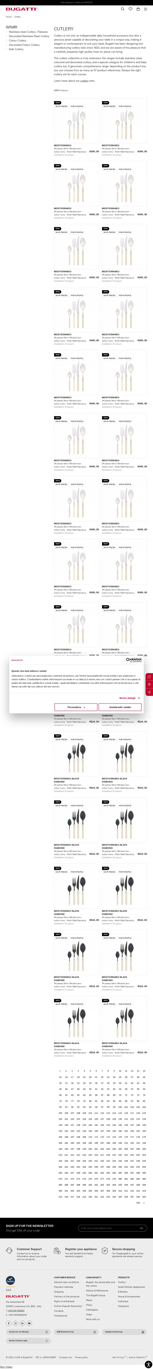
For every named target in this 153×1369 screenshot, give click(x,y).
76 (66, 1101)
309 (114, 1191)
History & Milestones (97, 1290)
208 (138, 1149)
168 (78, 1137)
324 (114, 1197)
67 (102, 1095)
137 (72, 1125)
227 (72, 1161)
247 (102, 1167)
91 (66, 1107)
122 (72, 1119)
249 (114, 1167)
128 (108, 1119)
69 (114, 1095)
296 (126, 1185)
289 (84, 1185)
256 (66, 1173)
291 (96, 1185)
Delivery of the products (66, 1296)
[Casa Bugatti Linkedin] (22, 1323)
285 (60, 1185)
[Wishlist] (130, 8)
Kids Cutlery (16, 49)
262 (102, 1173)
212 (72, 1155)
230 (90, 1161)
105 (60, 1113)
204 (114, 1149)
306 (96, 1191)
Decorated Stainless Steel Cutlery (29, 36)
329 (144, 1197)
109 (84, 1113)
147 (132, 1125)
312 (132, 1191)
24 (114, 1077)
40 (120, 1083)
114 (114, 1113)
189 (114, 1143)
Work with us (93, 1319)
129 (114, 1119)
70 (120, 1095)
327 (132, 1197)
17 (72, 1077)
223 (138, 1155)
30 (60, 1083)
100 (120, 1107)
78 (78, 1101)
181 (66, 1143)
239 (144, 1161)
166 (66, 1137)
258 (78, 1173)
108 (78, 1113)
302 (72, 1191)
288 (78, 1185)
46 (66, 1089)
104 (144, 1107)
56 (126, 1089)
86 (126, 1101)
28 (138, 1077)
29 (144, 1077)
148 (138, 1125)
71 (126, 1095)
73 (138, 1095)
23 (108, 1077)
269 (144, 1173)
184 (84, 1143)
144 (114, 1125)
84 (114, 1101)
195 (60, 1149)
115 (120, 1113)
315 (60, 1197)
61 (66, 1095)
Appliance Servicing (113, 1332)
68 (108, 1095)
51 (96, 1089)
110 (90, 1113)
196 (66, 1149)
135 (60, 1125)
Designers (123, 1306)
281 (126, 1179)
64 (84, 1095)
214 (84, 1155)
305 (90, 1191)
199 (84, 1149)
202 (102, 1149)
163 (138, 1131)
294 (114, 1185)
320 (90, 1197)
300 (60, 1191)
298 (138, 1185)
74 (144, 1095)
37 (102, 1083)
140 (90, 1125)
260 (90, 1173)
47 (72, 1089)
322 (102, 1197)
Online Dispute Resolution (68, 1306)
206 (126, 1149)
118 (138, 1113)
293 (108, 1185)
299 (144, 1185)
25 (120, 1077)
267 (132, 1173)
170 (90, 1137)
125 (90, 1119)
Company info (65, 1357)
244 (84, 1167)
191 (126, 1143)
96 (96, 1107)
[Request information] (149, 677)
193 (138, 1143)
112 (102, 1113)
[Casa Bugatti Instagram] (15, 1323)
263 (108, 1173)
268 (138, 1173)
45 (60, 1089)
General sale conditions (66, 1282)
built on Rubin (138, 1357)
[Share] (149, 692)
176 (126, 1137)
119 (144, 1113)
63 (78, 1095)
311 (126, 1191)
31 (66, 1083)
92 (72, 1107)
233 (108, 1161)
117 (132, 1113)
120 (60, 1119)
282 (132, 1179)
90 (60, 1107)
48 (78, 1089)
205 (120, 1149)
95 (90, 1107)
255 (60, 1173)
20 (90, 1077)
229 (84, 1161)
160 (120, 1131)
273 (78, 1179)
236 (126, 1161)
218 (108, 1155)
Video (89, 1314)
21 (96, 1077)
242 (72, 1167)
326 (126, 1197)
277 (102, 1179)
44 (144, 1083)
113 (108, 1113)
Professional (60, 1315)
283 (138, 1179)
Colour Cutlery (17, 40)
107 (72, 1113)
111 (96, 1113)
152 (72, 1131)
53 (108, 1089)
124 (84, 1119)
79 (84, 1101)
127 (102, 1119)
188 (108, 1143)
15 (60, 1077)
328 (138, 1197)
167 (72, 1137)
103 (138, 1107)
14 (144, 1071)
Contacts (59, 1310)
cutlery (84, 81)
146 (126, 1125)
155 (90, 1131)
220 (120, 1155)
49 (84, 1089)
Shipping (59, 1291)
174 (114, 1137)
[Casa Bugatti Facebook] (8, 1323)
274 (84, 1179)
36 (96, 1083)
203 (108, 1149)
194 (144, 1143)
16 (66, 1077)
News (89, 1300)
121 (66, 1119)
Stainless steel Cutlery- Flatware (28, 32)
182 (72, 1143)
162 (132, 1131)
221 (126, 1155)
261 (96, 1173)
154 (84, 1131)
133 (138, 1119)
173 (108, 1137)
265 (120, 1173)
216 (96, 1155)
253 (138, 1167)
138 (78, 1125)
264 (114, 1173)
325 (120, 1197)
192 (132, 1143)
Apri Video (6, 1367)
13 (138, 1071)
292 (102, 1185)
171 (96, 1137)
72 (132, 1095)
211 (66, 1155)
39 (114, 1083)
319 (84, 1197)
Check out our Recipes (19, 1332)
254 (144, 1167)
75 (60, 1101)
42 (132, 1083)
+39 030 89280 (16, 1310)
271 (66, 1179)
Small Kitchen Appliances (131, 1287)
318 (78, 1197)
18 (78, 1077)
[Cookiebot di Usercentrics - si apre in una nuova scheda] (128, 660)
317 (72, 1197)
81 (96, 1101)
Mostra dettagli (128, 698)
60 (60, 1095)
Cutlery (11, 27)
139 (84, 1125)
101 (126, 1107)
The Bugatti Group (95, 1295)
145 (120, 1125)
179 (144, 1137)
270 (60, 1179)
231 (96, 1161)
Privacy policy (81, 1357)
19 (84, 1077)
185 (90, 1143)
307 (102, 1191)
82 (102, 1101)
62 (72, 1095)
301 (66, 1191)
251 (126, 1167)
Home (9, 17)
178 (138, 1137)
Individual (123, 1301)
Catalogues (92, 1309)
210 (60, 1155)
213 (78, 1155)
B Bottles (123, 1291)
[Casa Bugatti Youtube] (29, 1323)
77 (72, 1101)
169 (84, 1137)
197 (72, 1149)
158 (108, 1131)
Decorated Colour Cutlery (24, 45)
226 (66, 1161)
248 (108, 1167)
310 (120, 1191)
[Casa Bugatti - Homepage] (22, 9)
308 (108, 1191)
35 (90, 1083)
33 (78, 1083)
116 (126, 1113)
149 (144, 1125)
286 (66, 1185)
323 (108, 1197)
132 (132, 1119)
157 (102, 1131)
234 (114, 1161)
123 (78, 1119)
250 (120, 1167)
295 (120, 1185)
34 (84, 1083)
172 (102, 1137)
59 (144, 1089)
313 (138, 1191)
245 (90, 1167)
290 (90, 1185)
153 (78, 1131)
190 (120, 1143)
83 (108, 1101)
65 (90, 1095)
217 (102, 1155)
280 (120, 1179)
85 (120, 1101)
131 (126, 1119)
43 (138, 1083)
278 (108, 1179)
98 (108, 1107)
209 (144, 1149)
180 (60, 1143)
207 (132, 1149)
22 (102, 1077)
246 (96, 1167)
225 (60, 1161)
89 (144, 1101)
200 (90, 1149)
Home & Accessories (129, 1296)
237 (132, 1161)
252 (132, 1167)
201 (96, 1149)
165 (60, 1137)
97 (102, 1107)
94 (84, 1107)
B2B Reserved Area (65, 1332)
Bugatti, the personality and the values (100, 1284)
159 (114, 1131)
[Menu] (144, 9)
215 (90, 1155)
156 (96, 1131)
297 (132, 1185)
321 (96, 1197)
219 (114, 1155)
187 (102, 1143)
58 (138, 1089)
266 (126, 1173)
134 (144, 1119)
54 (114, 1089)
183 (78, 1143)
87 (132, 1101)
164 (144, 1131)
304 (84, 1191)
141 (96, 1125)
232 (102, 1161)
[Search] (122, 8)
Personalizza (74, 707)
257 (72, 1173)
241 (66, 1167)
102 (132, 1107)
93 (78, 1107)
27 (132, 1077)
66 (96, 1095)
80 (90, 1101)
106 (66, 1113)
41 (126, 1083)
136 (66, 1125)
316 (66, 1197)
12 (132, 1071)
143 (108, 1125)
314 (144, 1191)
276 (96, 1179)
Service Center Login (18, 1341)
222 (132, 1155)
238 (138, 1161)
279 (114, 1179)
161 (126, 1131)
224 (144, 1155)
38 (108, 1083)
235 (120, 1161)
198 (78, 1149)
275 (90, 1179)
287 (72, 1185)
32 (72, 1083)
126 (96, 1119)
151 (66, 1131)
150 (60, 1131)
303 (78, 1191)
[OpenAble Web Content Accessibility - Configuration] (148, 1364)
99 (114, 1107)
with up (119, 1357)
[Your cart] (138, 9)
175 (120, 1137)
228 (78, 1161)
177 (132, 1137)
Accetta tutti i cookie (120, 707)
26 (126, 1077)
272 (72, 1179)
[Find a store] (149, 684)
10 (120, 1071)
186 (96, 1143)
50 (90, 1089)
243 (78, 1167)
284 (144, 1179)
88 (138, 1101)
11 (126, 1071)
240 (60, 1167)
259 (84, 1173)
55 (120, 1089)
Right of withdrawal (64, 1301)
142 (102, 1125)
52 (102, 1089)
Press (89, 1304)
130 (120, 1119)
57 (132, 1089)
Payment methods (63, 1287)
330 (138, 1203)
